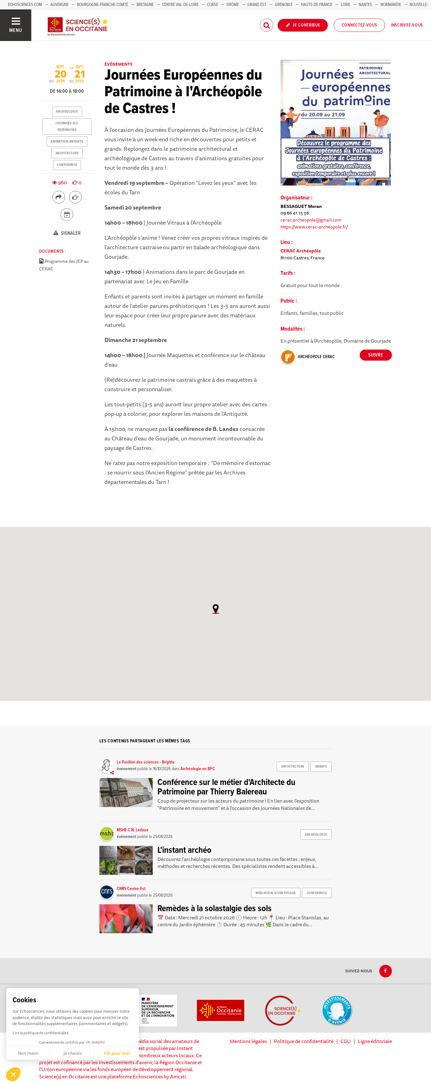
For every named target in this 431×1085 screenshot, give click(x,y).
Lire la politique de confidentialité (40, 1033)
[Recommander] (75, 197)
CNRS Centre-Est (131, 889)
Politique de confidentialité (304, 1041)
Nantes (365, 5)
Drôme (233, 5)
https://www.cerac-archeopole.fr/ (314, 226)
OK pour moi (117, 1053)
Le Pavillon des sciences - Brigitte (145, 762)
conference (67, 165)
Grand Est (256, 5)
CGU (345, 1041)
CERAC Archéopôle (300, 250)
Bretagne (145, 5)
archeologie (67, 111)
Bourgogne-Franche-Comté (102, 5)
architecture (67, 153)
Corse (212, 5)
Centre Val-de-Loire (180, 5)
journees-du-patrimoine (67, 126)
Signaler (70, 233)
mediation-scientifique (276, 893)
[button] (13, 1074)
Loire (345, 5)
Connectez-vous (359, 25)
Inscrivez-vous (407, 25)
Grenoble (284, 5)
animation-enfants (67, 141)
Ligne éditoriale (375, 1041)
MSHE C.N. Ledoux (132, 830)
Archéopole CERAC (316, 357)
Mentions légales (248, 1041)
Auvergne (59, 5)
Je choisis (72, 1053)
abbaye (321, 766)
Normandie (391, 5)
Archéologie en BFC (197, 769)
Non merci (28, 1053)
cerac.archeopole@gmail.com (310, 219)
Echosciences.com (25, 5)
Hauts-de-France (316, 5)
